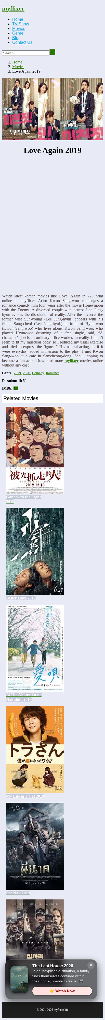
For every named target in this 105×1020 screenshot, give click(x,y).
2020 (26, 373)
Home (17, 19)
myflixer (13, 8)
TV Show (20, 24)
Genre (17, 33)
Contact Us (22, 42)
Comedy (38, 373)
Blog (16, 38)
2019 (17, 373)
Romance (52, 373)
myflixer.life (61, 1010)
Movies (18, 28)
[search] (52, 52)
